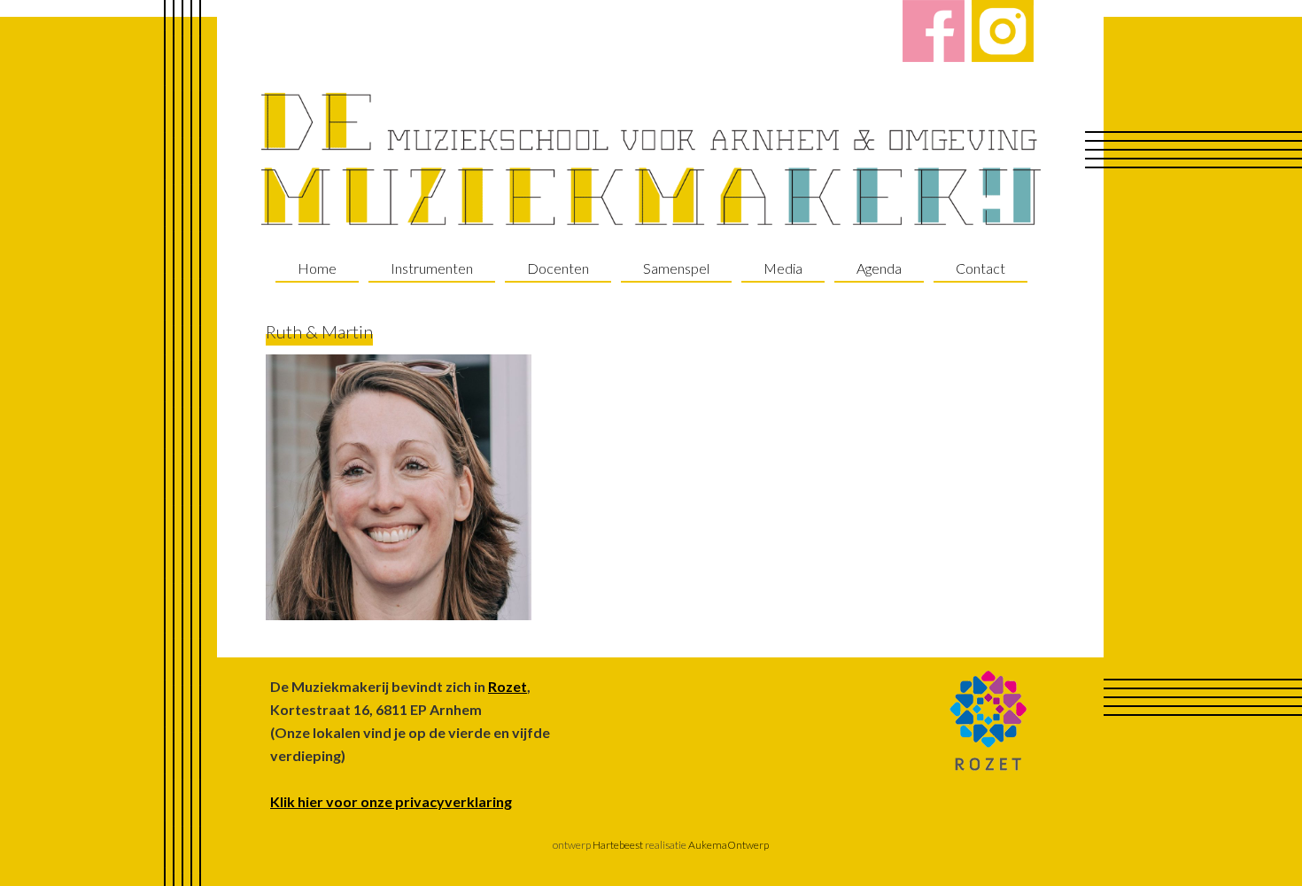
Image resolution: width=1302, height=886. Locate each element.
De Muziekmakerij (651, 159)
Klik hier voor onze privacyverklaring (391, 801)
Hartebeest (617, 844)
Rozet (507, 686)
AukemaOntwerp (727, 844)
